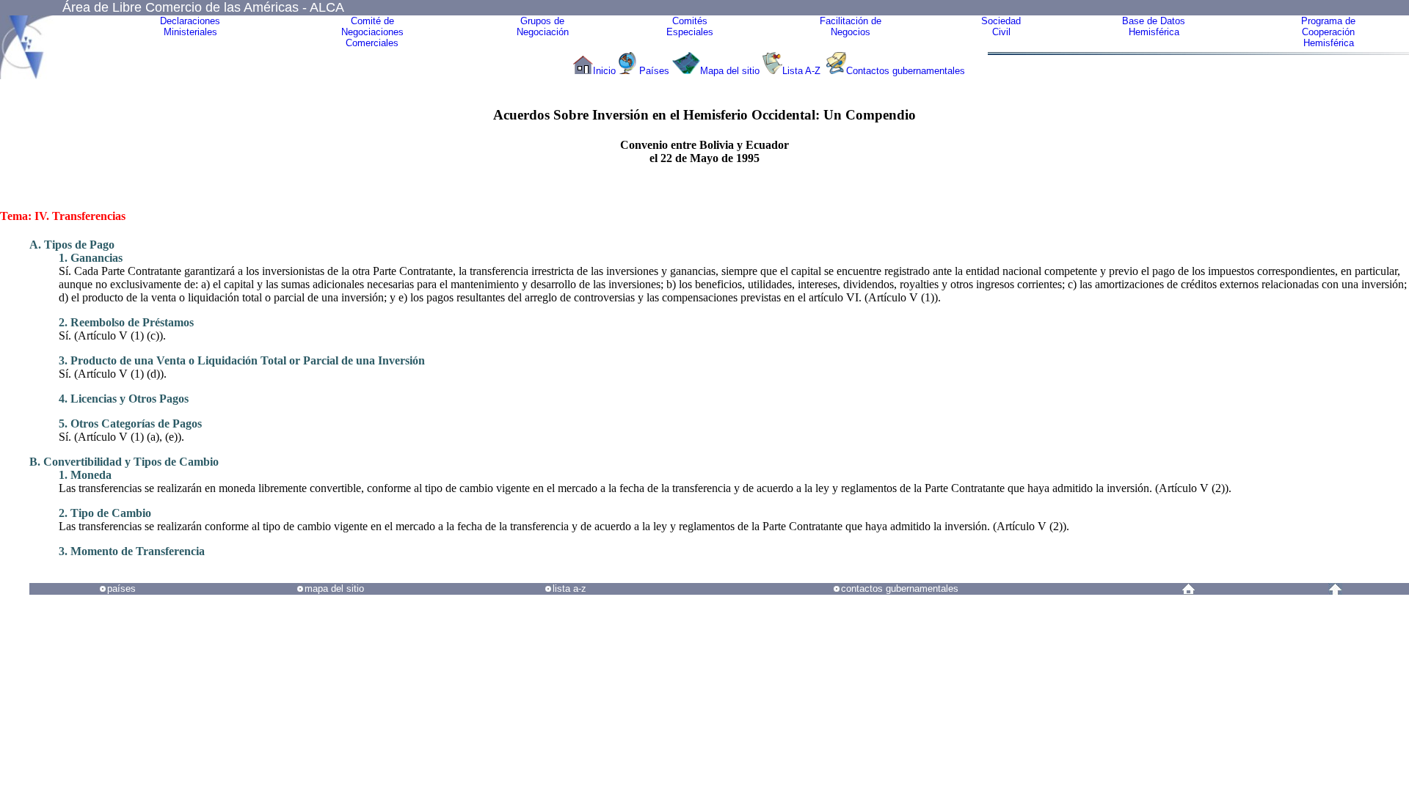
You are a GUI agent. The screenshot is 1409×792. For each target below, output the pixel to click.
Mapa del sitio (730, 70)
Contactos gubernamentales (905, 70)
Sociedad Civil (1001, 26)
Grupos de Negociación (543, 26)
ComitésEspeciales (689, 26)
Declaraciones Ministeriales (190, 26)
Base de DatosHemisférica (1153, 26)
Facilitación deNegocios (850, 26)
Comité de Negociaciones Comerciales (372, 31)
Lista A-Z (802, 70)
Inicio (604, 70)
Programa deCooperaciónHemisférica (1328, 31)
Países (654, 70)
